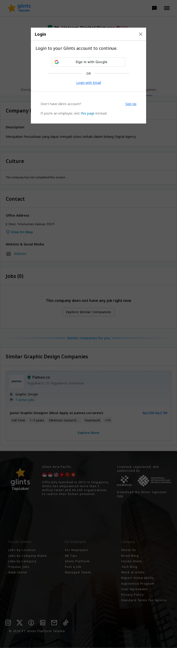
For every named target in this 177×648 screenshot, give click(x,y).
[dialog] (88, 76)
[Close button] (140, 34)
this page (87, 113)
